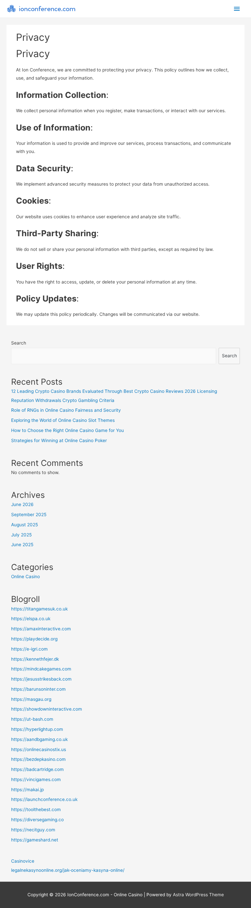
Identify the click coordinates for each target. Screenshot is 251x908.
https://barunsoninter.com (38, 689)
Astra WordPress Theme (198, 894)
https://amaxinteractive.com (41, 628)
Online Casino (25, 576)
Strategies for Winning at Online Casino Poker (59, 440)
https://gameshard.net (34, 839)
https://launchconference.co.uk (44, 799)
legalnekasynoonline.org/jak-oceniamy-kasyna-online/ (68, 870)
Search (18, 343)
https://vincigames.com (36, 779)
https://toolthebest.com (36, 809)
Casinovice (22, 861)
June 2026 (22, 504)
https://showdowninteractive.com (46, 709)
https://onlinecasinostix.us (38, 749)
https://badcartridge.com (37, 769)
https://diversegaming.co (37, 819)
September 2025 (28, 514)
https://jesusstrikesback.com (41, 679)
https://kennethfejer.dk (35, 659)
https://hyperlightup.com (37, 729)
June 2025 (22, 544)
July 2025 (21, 534)
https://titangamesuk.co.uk (39, 608)
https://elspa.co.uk (30, 618)
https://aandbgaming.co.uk (39, 739)
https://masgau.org (31, 699)
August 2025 (24, 524)
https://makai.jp (27, 789)
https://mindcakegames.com (41, 668)
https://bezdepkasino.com (38, 759)
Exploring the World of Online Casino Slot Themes (63, 420)
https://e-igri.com (29, 649)
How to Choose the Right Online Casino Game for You (67, 430)
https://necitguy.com (33, 829)
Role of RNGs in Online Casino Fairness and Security (66, 410)
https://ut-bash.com (32, 719)
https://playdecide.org (34, 638)
